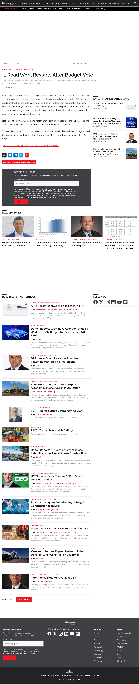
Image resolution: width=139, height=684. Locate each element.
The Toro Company (44, 581)
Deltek (38, 339)
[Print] (4, 155)
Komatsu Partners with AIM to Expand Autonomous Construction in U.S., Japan (107, 151)
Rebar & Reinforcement (41, 407)
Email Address (20, 179)
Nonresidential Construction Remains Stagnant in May (51, 244)
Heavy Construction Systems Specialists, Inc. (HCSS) (58, 483)
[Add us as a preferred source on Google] (27, 155)
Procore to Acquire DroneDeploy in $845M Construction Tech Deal (57, 504)
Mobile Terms (38, 197)
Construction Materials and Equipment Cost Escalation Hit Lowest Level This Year (119, 245)
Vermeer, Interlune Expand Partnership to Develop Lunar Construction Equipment (57, 553)
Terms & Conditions (82, 676)
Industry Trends (38, 325)
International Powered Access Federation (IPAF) (56, 532)
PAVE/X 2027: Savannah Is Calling (52, 430)
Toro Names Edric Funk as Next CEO (53, 577)
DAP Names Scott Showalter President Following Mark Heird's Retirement (106, 136)
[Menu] (134, 3)
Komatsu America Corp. (46, 392)
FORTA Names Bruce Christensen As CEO (56, 410)
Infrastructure (38, 548)
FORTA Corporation (44, 414)
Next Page (24, 599)
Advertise (55, 676)
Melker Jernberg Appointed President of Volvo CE (16, 244)
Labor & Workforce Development (85, 239)
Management (36, 427)
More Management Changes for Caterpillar (86, 244)
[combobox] (35, 63)
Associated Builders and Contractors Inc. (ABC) (56, 310)
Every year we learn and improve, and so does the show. (54, 434)
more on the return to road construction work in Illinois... (31, 145)
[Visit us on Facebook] (95, 302)
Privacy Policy (52, 197)
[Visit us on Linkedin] (113, 302)
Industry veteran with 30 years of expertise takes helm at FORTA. (58, 418)
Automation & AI (38, 447)
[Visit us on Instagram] (108, 302)
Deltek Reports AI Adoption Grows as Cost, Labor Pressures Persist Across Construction (58, 451)
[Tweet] (21, 155)
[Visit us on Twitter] (101, 302)
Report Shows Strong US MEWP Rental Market (60, 528)
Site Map (95, 676)
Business (6, 69)
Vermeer (39, 559)
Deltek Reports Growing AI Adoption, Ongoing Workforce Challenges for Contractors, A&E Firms (108, 121)
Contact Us (44, 676)
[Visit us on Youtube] (119, 302)
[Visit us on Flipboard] (125, 302)
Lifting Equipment (38, 525)
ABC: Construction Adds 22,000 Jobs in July (108, 104)
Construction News (23, 69)
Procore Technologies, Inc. (47, 510)
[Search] (129, 3)
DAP (37, 365)
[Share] (10, 155)
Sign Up (21, 201)
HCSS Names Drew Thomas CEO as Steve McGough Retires (56, 478)
